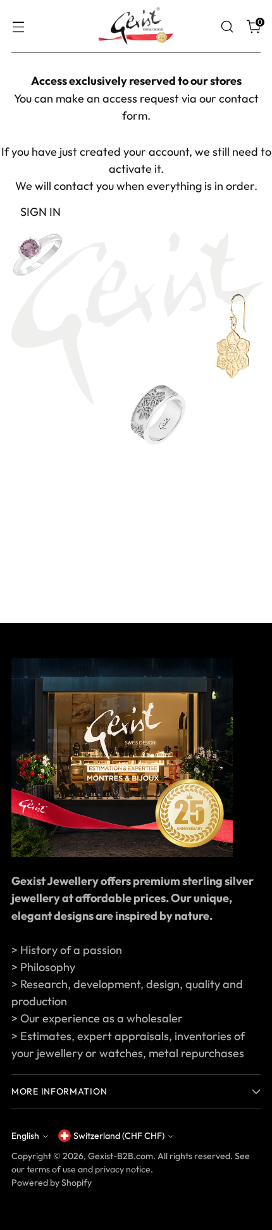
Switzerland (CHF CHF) (118, 1135)
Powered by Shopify (51, 1182)
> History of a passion (66, 950)
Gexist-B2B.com (120, 1156)
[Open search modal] (227, 27)
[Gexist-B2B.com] (136, 26)
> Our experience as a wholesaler (97, 1018)
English (25, 1135)
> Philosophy (43, 967)
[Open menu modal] (18, 27)
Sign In (40, 211)
